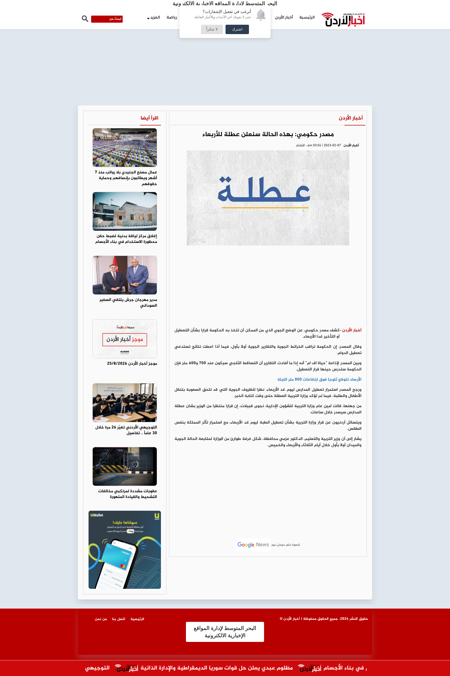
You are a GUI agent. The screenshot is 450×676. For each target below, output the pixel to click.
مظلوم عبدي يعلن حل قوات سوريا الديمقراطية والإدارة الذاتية (227, 668)
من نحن (101, 619)
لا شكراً (212, 29)
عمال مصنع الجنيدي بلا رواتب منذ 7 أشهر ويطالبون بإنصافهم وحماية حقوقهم (126, 178)
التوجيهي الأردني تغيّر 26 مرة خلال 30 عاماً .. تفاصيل (126, 430)
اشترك (237, 29)
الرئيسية (307, 18)
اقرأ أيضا (149, 118)
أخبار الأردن (284, 18)
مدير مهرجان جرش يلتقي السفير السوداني (128, 302)
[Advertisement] (225, 39)
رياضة (172, 18)
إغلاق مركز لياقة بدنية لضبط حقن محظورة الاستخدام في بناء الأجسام (126, 239)
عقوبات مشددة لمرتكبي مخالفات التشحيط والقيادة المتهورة (127, 494)
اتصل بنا (118, 619)
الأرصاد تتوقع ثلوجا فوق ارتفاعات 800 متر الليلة (319, 379)
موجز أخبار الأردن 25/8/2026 (132, 363)
